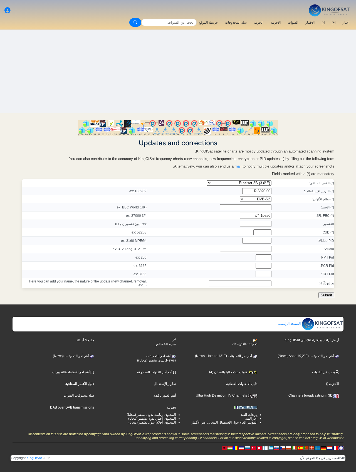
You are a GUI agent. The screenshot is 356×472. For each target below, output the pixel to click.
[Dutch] (329, 448)
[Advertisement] (178, 71)
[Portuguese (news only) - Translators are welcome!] (305, 448)
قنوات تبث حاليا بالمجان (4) (228, 372)
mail (238, 166)
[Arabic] (259, 448)
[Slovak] (276, 448)
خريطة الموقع (208, 22)
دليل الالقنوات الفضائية (241, 384)
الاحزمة (276, 22)
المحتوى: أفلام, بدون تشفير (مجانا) (152, 422)
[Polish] (288, 448)
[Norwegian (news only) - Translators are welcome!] (311, 448)
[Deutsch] (323, 448)
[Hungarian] (230, 448)
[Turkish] (253, 448)
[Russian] (247, 448)
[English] (340, 448)
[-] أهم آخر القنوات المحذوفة (156, 372)
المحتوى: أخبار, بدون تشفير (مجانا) (152, 419)
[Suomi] (265, 448)
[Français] (335, 448)
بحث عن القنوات (324, 372)
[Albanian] (224, 448)
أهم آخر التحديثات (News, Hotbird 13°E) (224, 356)
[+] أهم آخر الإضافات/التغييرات (73, 372)
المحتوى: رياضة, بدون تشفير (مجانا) (151, 415)
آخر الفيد (251, 419)
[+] (333, 22)
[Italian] (294, 448)
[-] (323, 22)
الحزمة (258, 22)
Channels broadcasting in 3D (310, 395)
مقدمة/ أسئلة (85, 340)
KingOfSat (34, 458)
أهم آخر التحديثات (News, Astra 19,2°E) (306, 356)
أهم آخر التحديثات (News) (71, 356)
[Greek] (270, 448)
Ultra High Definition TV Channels (222, 395)
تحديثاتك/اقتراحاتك (244, 344)
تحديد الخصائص (165, 344)
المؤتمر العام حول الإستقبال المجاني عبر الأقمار (224, 422)
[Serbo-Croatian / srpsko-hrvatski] (241, 448)
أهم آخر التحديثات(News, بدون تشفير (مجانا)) (156, 358)
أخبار (346, 22)
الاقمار (310, 22)
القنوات (293, 22)
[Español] (300, 448)
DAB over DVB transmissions (72, 407)
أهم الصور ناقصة (164, 395)
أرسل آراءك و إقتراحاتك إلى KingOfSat (312, 340)
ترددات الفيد (249, 415)
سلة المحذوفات (236, 22)
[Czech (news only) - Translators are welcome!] (282, 448)
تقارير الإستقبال (165, 384)
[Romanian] (235, 448)
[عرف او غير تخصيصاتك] (7, 10)
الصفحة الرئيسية (289, 324)
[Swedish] (317, 448)
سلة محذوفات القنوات (78, 395)
